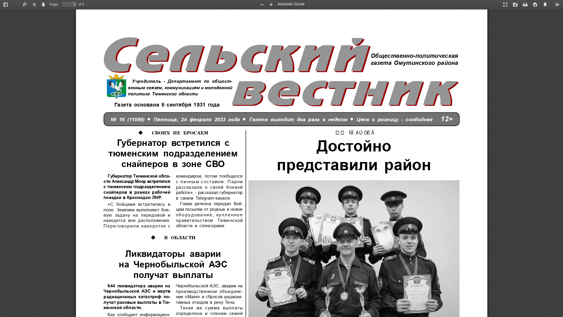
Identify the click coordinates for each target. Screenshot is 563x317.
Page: (54, 4)
